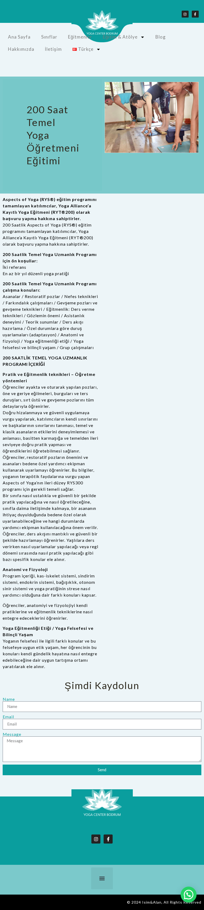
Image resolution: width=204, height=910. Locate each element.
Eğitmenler (80, 37)
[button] (102, 878)
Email (8, 717)
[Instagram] (185, 14)
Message (12, 734)
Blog (160, 37)
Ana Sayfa (19, 37)
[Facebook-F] (195, 14)
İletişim (53, 49)
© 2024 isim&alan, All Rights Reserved (164, 902)
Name (9, 699)
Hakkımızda (21, 49)
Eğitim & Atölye (120, 37)
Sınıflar (49, 37)
